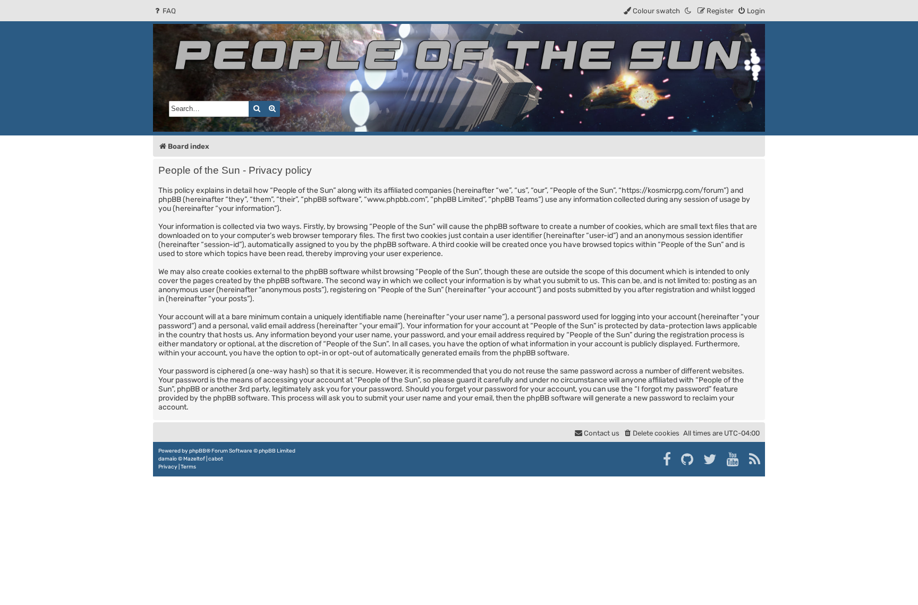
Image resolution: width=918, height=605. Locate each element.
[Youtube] (733, 459)
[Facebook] (667, 459)
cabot (215, 459)
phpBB (197, 451)
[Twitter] (710, 459)
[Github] (687, 459)
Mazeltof (194, 459)
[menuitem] (164, 11)
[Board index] (459, 78)
